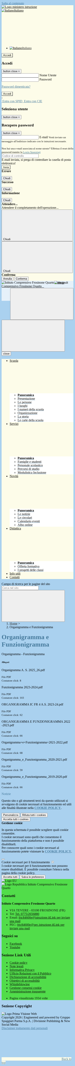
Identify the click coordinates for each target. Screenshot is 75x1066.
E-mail (43, 137)
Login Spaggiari (32, 152)
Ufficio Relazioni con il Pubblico (30, 973)
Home (13, 623)
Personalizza (10, 815)
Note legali (16, 966)
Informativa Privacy (22, 970)
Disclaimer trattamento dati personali (25, 1028)
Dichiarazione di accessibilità (28, 977)
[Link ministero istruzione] (19, 7)
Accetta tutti (16, 819)
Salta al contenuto (13, 3)
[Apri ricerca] (41, 304)
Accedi (7, 55)
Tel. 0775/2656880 (27, 914)
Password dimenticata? (16, 86)
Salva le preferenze (32, 876)
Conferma (21, 278)
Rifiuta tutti (34, 815)
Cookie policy (18, 962)
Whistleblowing (20, 984)
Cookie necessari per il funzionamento (26, 862)
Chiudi (6, 178)
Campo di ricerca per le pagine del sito (26, 584)
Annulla (7, 278)
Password (45, 79)
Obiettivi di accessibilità (25, 980)
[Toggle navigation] (33, 336)
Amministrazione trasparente (28, 991)
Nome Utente (47, 75)
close (6, 353)
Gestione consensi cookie (26, 988)
